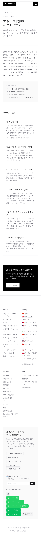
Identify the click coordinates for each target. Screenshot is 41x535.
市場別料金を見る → (29, 364)
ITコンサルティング (10, 338)
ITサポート (7, 319)
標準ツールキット (9, 356)
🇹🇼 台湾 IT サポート (29, 322)
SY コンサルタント (15, 514)
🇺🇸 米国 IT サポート (29, 341)
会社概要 (6, 375)
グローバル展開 (8, 353)
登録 (32, 483)
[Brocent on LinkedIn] (8, 494)
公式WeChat (28, 514)
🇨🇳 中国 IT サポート (29, 335)
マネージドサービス (10, 326)
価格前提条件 (26, 388)
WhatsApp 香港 (14, 498)
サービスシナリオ (9, 350)
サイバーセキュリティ (11, 335)
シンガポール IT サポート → (15, 453)
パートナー (7, 388)
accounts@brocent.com (13, 489)
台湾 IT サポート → (13, 457)
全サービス (8, 12)
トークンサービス (9, 341)
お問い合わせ (13, 285)
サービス (6, 310)
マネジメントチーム (10, 379)
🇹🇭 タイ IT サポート (29, 350)
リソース (6, 404)
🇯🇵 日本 (24, 338)
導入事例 (6, 385)
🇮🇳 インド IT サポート (30, 331)
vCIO (5, 322)
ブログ (5, 401)
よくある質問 (8, 398)
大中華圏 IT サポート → (14, 469)
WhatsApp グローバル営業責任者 (18, 506)
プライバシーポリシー (30, 375)
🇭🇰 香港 (24, 314)
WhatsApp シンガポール (16, 502)
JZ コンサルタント (15, 510)
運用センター (8, 382)
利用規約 (25, 379)
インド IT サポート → (13, 465)
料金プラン (7, 392)
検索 (4, 408)
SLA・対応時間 (8, 395)
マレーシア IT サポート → (14, 461)
